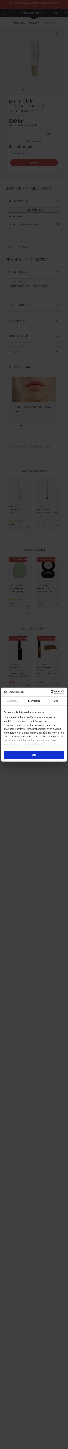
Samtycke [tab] (12, 700)
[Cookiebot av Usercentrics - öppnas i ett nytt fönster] (50, 692)
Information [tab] (34, 700)
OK (34, 755)
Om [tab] (56, 700)
